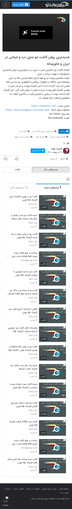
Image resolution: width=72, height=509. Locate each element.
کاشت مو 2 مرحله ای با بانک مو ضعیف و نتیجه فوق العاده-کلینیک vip (22, 292)
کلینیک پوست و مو (58, 137)
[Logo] (61, 19)
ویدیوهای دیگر (51, 170)
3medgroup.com (29, 260)
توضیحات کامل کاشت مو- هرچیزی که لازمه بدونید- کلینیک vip (22, 329)
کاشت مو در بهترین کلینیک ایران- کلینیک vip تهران (23, 198)
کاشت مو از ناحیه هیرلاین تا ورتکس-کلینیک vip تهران (25, 273)
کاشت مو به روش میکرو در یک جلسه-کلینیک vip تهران (24, 236)
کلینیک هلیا (40, 137)
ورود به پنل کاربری (49, 489)
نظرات (17, 170)
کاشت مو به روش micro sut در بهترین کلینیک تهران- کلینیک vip (22, 348)
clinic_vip (32, 204)
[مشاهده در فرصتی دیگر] (61, 199)
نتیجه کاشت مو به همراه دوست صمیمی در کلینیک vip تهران (23, 386)
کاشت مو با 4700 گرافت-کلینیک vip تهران (23, 423)
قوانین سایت (18, 489)
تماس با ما (64, 493)
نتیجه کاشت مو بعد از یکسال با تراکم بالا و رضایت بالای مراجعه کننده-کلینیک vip (24, 217)
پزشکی (62, 131)
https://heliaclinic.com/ (43, 106)
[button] (21, 4)
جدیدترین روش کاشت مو (43, 131)
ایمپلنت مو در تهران (22, 137)
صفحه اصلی (64, 489)
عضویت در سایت (33, 489)
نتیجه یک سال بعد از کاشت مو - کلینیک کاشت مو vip (23, 367)
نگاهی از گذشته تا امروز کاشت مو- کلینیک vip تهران (22, 311)
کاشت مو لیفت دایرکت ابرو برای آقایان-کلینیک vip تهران (24, 404)
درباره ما (7, 489)
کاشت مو (23, 131)
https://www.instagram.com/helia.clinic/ (27, 110)
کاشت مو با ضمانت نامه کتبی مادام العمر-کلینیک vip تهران (22, 461)
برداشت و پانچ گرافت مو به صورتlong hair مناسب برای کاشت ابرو (24, 254)
